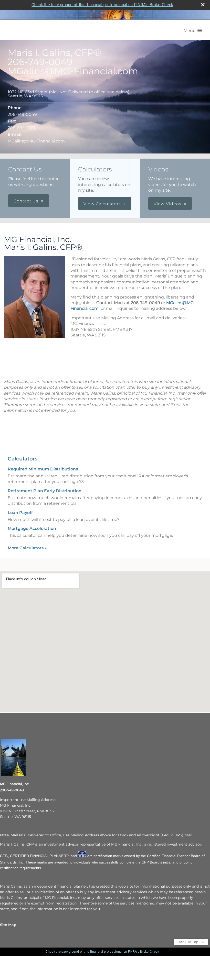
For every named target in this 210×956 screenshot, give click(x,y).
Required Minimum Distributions (43, 469)
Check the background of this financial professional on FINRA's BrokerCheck (102, 4)
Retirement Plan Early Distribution (44, 490)
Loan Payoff (20, 512)
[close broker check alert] (203, 5)
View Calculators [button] (102, 203)
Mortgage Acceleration (32, 528)
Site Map (8, 924)
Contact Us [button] (26, 201)
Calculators (22, 459)
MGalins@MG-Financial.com (36, 141)
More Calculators (27, 548)
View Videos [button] (167, 203)
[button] (193, 30)
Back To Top (189, 942)
